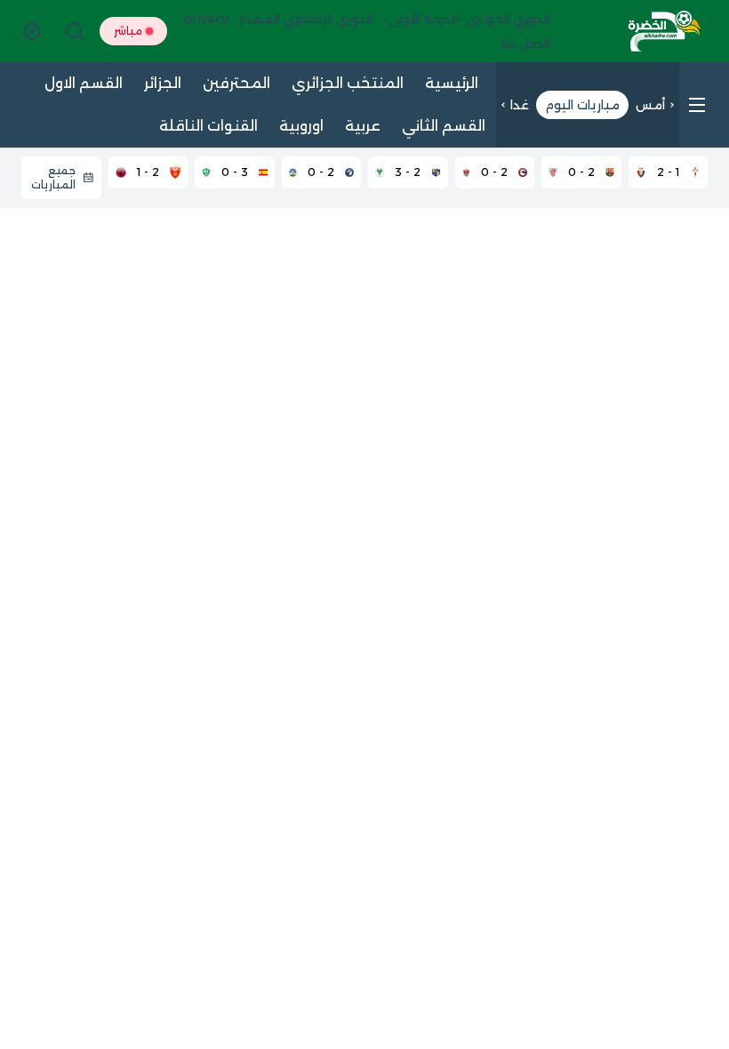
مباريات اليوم (582, 105)
